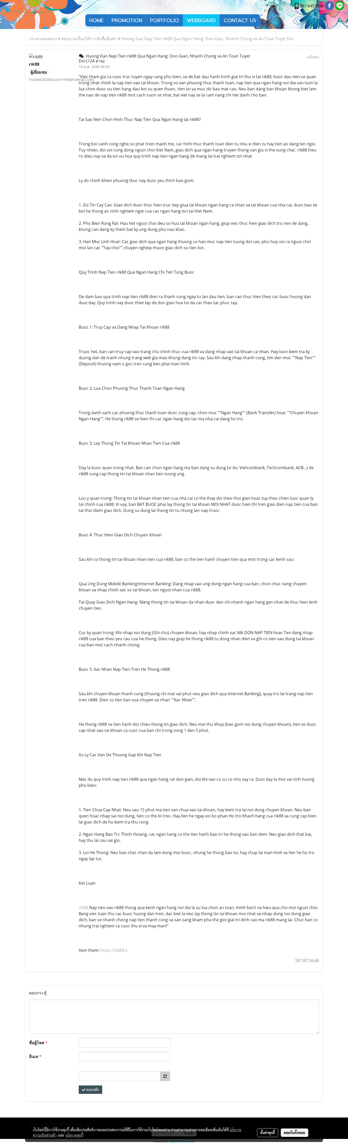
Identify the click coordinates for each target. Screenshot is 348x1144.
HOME (96, 20)
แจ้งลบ (313, 57)
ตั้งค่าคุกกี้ (267, 1132)
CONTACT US (240, 20)
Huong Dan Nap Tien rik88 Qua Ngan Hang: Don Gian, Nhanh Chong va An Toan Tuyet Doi (207, 38)
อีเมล (35, 1056)
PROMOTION (127, 20)
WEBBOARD (201, 20)
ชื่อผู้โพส (38, 1042)
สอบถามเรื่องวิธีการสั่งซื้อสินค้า (89, 38)
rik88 (83, 907)
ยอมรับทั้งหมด (294, 1132)
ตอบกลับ (92, 1089)
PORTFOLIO (164, 20)
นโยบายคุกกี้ (74, 1135)
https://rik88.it (114, 950)
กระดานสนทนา (43, 38)
